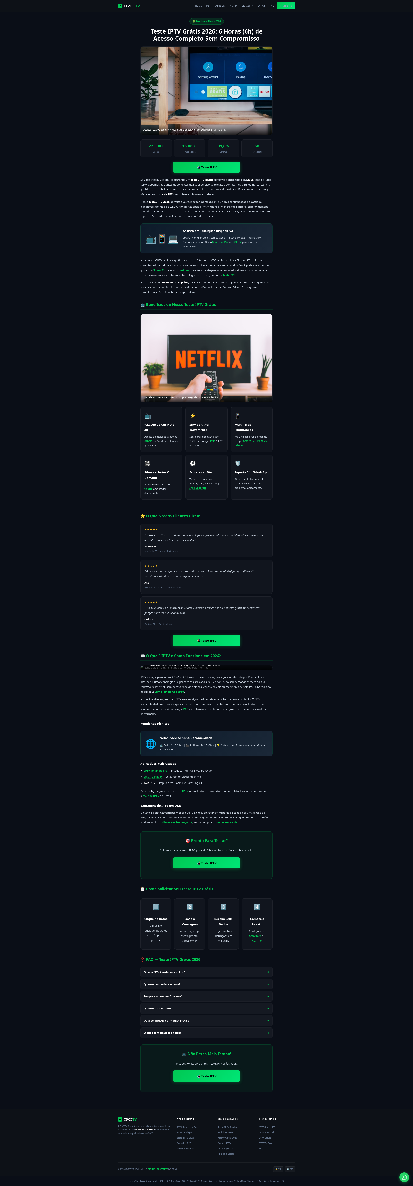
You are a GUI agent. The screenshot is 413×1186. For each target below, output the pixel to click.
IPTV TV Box (265, 1143)
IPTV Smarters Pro (155, 770)
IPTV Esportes (197, 487)
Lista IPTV (195, 1180)
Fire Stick (261, 441)
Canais (204, 1180)
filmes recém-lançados (177, 822)
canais (148, 441)
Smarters (255, 936)
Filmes (222, 1180)
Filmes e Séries (226, 1153)
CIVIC (129, 6)
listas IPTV (181, 791)
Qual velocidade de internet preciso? (167, 1020)
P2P (208, 5)
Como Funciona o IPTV (169, 692)
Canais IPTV (224, 1143)
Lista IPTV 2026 (185, 1137)
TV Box (259, 1180)
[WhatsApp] (404, 1177)
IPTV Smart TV (267, 1127)
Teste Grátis (145, 1180)
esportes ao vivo (228, 822)
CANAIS (261, 5)
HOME (198, 5)
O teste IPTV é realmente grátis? (164, 972)
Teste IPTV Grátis (227, 1127)
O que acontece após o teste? (162, 1033)
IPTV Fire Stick (267, 1132)
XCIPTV (233, 5)
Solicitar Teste (225, 1132)
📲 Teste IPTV (206, 167)
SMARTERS (220, 5)
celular (184, 270)
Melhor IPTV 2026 (227, 1137)
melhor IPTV (151, 796)
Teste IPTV (133, 1180)
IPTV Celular (265, 1137)
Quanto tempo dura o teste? (162, 984)
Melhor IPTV (158, 1180)
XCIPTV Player (153, 776)
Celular (250, 1180)
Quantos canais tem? (157, 1008)
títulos (148, 488)
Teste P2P (229, 275)
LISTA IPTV (247, 5)
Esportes (213, 1180)
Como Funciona (186, 1148)
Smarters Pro (220, 242)
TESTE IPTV (286, 5)
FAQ (272, 5)
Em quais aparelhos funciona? (163, 996)
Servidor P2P (184, 1143)
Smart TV (159, 270)
